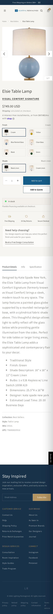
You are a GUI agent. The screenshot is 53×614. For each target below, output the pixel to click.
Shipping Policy (9, 525)
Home (4, 21)
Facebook (33, 557)
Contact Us (7, 515)
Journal (32, 536)
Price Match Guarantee (12, 536)
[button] (41, 10)
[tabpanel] (26, 353)
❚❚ (39, 2)
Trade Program (9, 568)
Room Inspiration (10, 557)
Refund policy (14, 604)
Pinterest (33, 563)
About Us (33, 515)
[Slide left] (4, 54)
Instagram (33, 552)
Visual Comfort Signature (20, 98)
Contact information (36, 604)
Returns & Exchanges (12, 531)
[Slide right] (49, 54)
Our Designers (35, 531)
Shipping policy (24, 604)
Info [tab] (23, 266)
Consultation (8, 552)
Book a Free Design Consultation (19, 242)
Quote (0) (50, 458)
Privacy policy (5, 604)
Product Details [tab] (9, 266)
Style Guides (8, 563)
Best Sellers (14, 21)
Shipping (6, 111)
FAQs (4, 520)
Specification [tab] (36, 266)
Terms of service (47, 605)
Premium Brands (37, 525)
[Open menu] (4, 10)
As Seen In (34, 520)
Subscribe (41, 497)
